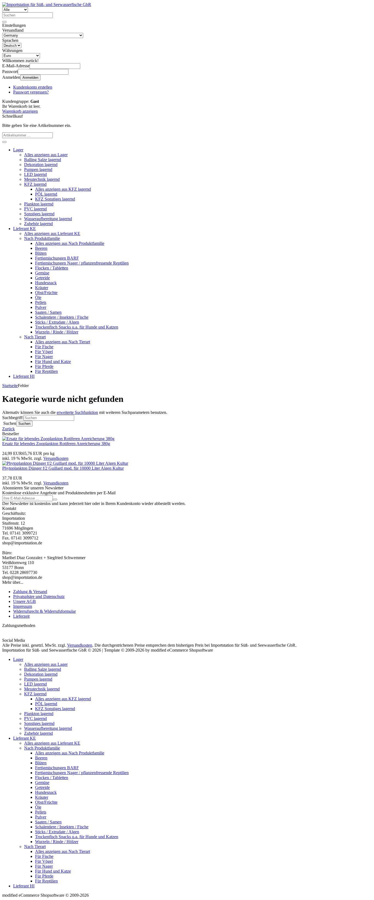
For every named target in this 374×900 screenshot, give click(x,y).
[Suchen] (4, 22)
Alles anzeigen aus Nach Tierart (62, 341)
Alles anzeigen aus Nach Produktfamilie (69, 243)
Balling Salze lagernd (42, 159)
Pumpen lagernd (38, 169)
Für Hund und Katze (53, 361)
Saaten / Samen (48, 312)
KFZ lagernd (35, 184)
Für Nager (44, 356)
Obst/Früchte (46, 292)
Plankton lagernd (38, 204)
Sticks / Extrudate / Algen (57, 322)
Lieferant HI (23, 376)
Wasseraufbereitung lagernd (48, 218)
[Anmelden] (55, 499)
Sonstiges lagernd (39, 213)
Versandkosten (55, 458)
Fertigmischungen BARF (57, 258)
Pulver (40, 307)
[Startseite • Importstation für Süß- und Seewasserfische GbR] (46, 4)
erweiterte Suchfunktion (77, 412)
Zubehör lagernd (38, 223)
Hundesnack (46, 282)
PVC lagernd (35, 209)
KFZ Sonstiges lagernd (55, 199)
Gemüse (42, 273)
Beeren (41, 248)
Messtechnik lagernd (42, 179)
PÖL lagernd (46, 194)
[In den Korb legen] (4, 142)
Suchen (24, 424)
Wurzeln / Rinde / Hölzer (56, 332)
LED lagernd (35, 174)
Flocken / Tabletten (51, 268)
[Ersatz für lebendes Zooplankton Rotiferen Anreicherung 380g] (58, 438)
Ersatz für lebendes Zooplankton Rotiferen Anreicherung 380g (56, 443)
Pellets (40, 302)
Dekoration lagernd (40, 164)
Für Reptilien (46, 371)
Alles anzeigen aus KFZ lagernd (63, 189)
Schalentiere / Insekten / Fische (61, 317)
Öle (38, 297)
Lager (18, 149)
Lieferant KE (24, 228)
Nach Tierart (35, 337)
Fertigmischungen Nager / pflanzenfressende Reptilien (82, 263)
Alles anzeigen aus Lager (46, 154)
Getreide (42, 277)
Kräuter (41, 287)
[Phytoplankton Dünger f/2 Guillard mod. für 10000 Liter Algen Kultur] (65, 463)
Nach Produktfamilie (42, 238)
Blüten (41, 253)
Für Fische (44, 346)
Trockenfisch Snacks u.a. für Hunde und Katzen (76, 327)
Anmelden (30, 78)
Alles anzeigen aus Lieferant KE (52, 233)
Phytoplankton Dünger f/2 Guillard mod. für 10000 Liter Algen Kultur (63, 468)
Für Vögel (44, 351)
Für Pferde (44, 366)
